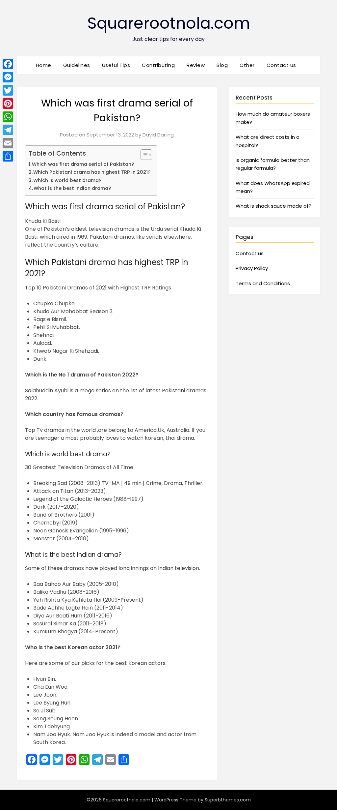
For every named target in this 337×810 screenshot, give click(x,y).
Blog (222, 65)
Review (196, 65)
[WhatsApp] (7, 116)
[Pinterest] (7, 103)
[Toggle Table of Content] (143, 154)
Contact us (281, 65)
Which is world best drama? (67, 180)
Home (43, 65)
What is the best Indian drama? (72, 188)
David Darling (158, 134)
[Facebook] (7, 64)
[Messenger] (7, 77)
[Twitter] (7, 90)
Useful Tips (116, 65)
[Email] (7, 143)
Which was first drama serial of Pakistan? (83, 164)
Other (247, 65)
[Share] (7, 156)
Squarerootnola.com (168, 23)
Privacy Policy (252, 268)
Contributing (158, 65)
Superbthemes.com (228, 799)
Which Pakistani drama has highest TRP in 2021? (91, 172)
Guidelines (76, 65)
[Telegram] (7, 129)
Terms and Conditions (263, 283)
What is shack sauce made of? (273, 205)
